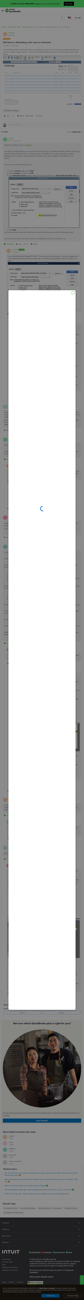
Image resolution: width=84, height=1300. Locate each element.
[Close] (73, 292)
